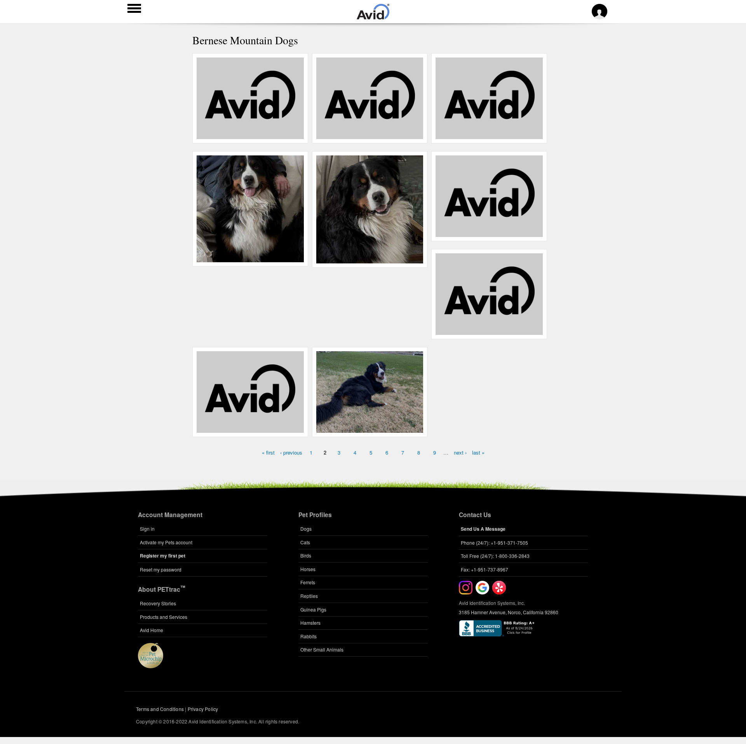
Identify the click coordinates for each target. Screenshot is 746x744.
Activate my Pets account (166, 542)
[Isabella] (489, 135)
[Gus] (250, 135)
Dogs (306, 528)
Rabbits (308, 636)
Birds (305, 555)
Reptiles (309, 595)
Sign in (147, 528)
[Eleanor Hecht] (489, 233)
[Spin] (250, 428)
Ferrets (307, 582)
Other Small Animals (321, 649)
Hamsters (310, 622)
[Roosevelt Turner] (489, 331)
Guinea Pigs (313, 609)
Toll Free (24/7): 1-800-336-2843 (495, 555)
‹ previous (291, 452)
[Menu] (134, 9)
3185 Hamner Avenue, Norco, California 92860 (508, 612)
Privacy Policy (203, 709)
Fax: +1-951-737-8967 (484, 569)
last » (478, 452)
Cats (305, 542)
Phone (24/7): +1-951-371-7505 (494, 542)
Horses (307, 569)
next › (460, 452)
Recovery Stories (158, 603)
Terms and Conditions (160, 709)
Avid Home (151, 630)
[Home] (373, 17)
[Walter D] (370, 135)
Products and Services (163, 616)
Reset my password (160, 569)
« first (268, 452)
